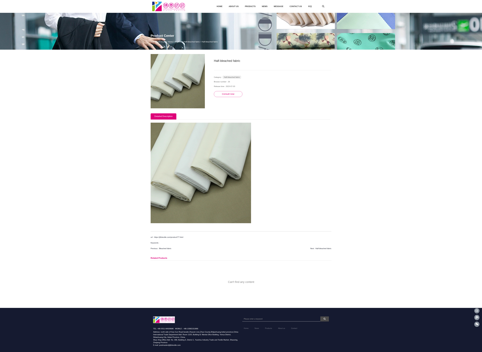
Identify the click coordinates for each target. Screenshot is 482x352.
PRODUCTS (250, 6)
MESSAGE (278, 6)
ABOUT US (234, 6)
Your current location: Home (162, 42)
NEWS (264, 6)
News (257, 328)
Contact (294, 328)
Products (178, 42)
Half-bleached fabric (192, 42)
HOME (219, 6)
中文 (310, 6)
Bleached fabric (165, 248)
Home (246, 328)
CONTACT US (296, 6)
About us (281, 328)
